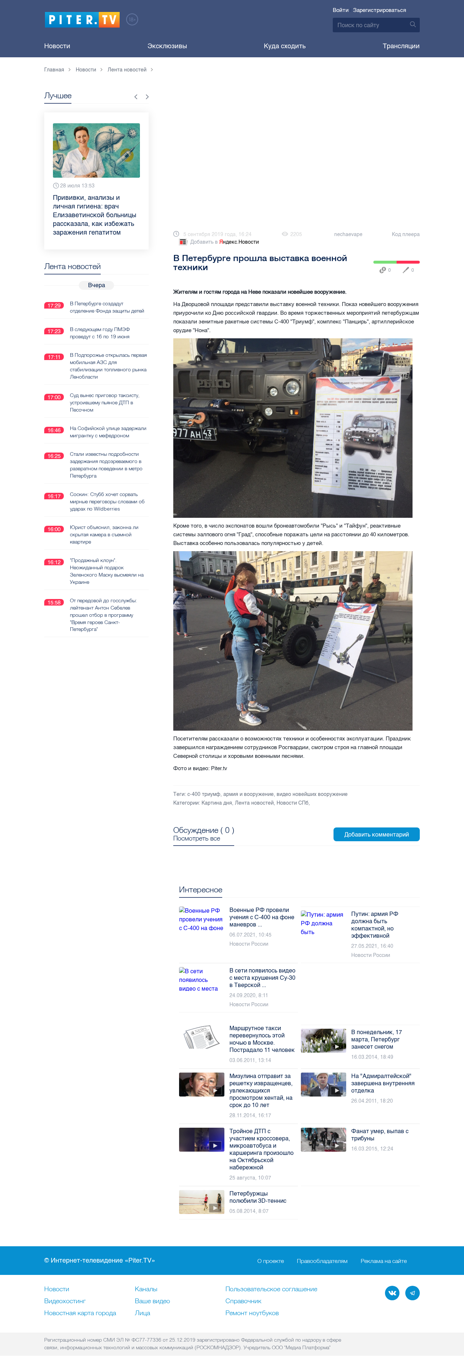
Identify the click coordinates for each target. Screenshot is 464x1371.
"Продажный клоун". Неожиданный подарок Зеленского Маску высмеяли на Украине (107, 554)
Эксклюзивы (167, 46)
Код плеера (406, 234)
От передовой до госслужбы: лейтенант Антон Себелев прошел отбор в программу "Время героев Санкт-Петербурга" (103, 597)
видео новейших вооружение (312, 794)
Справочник (243, 1301)
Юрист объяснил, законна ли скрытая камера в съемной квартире (104, 517)
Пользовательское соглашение (271, 1289)
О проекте (270, 1261)
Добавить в (224, 242)
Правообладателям (322, 1261)
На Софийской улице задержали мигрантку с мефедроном (108, 414)
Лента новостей (254, 803)
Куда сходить (285, 46)
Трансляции (401, 46)
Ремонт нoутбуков (252, 1313)
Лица (142, 1313)
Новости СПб (292, 803)
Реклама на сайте (384, 1261)
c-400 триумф (203, 794)
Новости (57, 46)
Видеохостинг (65, 1301)
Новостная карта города (80, 1313)
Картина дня (217, 803)
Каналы (146, 1289)
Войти (341, 10)
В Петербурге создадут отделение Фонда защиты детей (107, 290)
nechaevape (348, 234)
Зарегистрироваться (379, 10)
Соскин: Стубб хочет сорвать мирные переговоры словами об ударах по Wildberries (107, 484)
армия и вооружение (248, 794)
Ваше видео (152, 1301)
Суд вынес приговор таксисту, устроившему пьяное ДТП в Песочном (105, 385)
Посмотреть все (196, 838)
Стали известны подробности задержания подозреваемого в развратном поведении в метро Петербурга (106, 447)
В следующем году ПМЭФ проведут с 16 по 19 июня (100, 315)
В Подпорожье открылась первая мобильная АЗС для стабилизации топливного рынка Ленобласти (108, 348)
